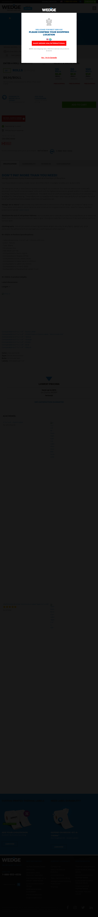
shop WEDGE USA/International (49, 44)
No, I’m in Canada (49, 58)
